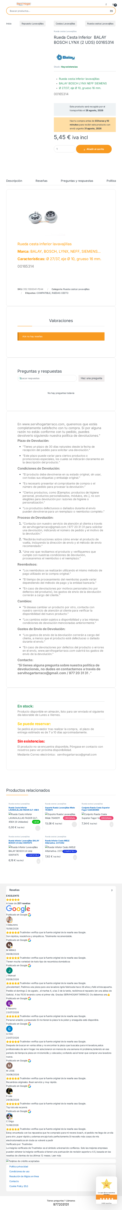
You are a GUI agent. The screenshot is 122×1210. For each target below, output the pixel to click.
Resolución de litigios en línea (24, 1176)
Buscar (111, 10)
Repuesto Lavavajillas (33, 23)
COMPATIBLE (44, 293)
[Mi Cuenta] (107, 4)
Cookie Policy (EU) (18, 1186)
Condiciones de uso (19, 1171)
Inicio (8, 23)
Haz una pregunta (91, 378)
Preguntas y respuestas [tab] (77, 180)
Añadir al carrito (95, 149)
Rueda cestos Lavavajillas (100, 23)
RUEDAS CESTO (60, 293)
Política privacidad (18, 1166)
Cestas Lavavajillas (65, 23)
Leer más (37, 828)
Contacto (14, 1181)
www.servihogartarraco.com (43, 424)
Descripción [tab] (14, 180)
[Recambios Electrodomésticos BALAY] (66, 57)
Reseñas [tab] (41, 180)
